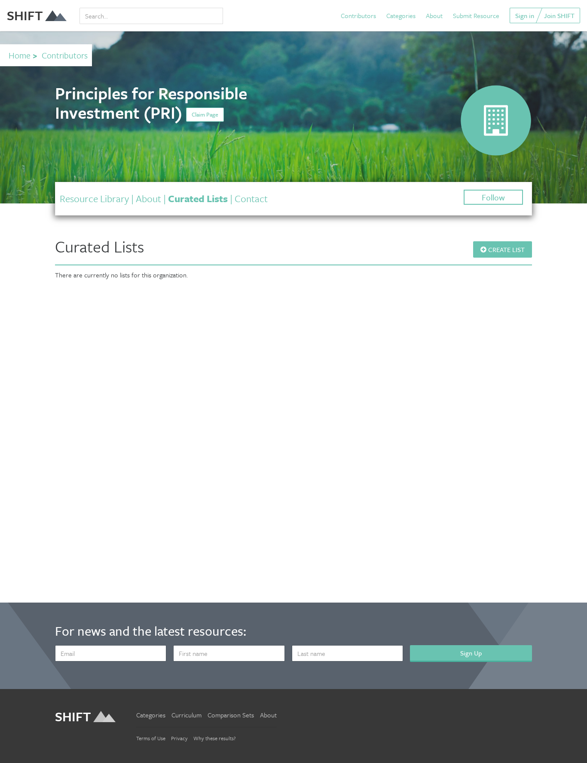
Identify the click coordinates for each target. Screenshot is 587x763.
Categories (401, 15)
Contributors (358, 15)
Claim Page (205, 114)
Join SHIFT (559, 15)
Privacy (179, 738)
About (434, 15)
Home (20, 55)
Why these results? (214, 738)
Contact (251, 198)
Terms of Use (150, 738)
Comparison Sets (231, 715)
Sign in (524, 15)
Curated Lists (198, 198)
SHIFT (25, 15)
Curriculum (186, 715)
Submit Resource (476, 15)
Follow (493, 197)
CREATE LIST (505, 249)
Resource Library (94, 198)
